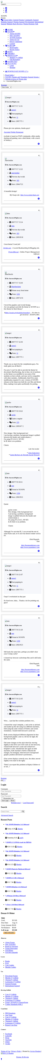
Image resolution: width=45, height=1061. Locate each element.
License (12, 44)
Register (12, 67)
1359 (18, 493)
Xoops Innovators (11, 948)
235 (17, 422)
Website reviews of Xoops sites (16, 79)
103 (17, 233)
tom (12, 486)
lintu (12, 226)
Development (29, 22)
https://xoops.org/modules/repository (17, 313)
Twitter (7, 1044)
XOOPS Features (16, 38)
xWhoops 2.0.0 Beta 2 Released (16, 896)
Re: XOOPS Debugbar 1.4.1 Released (17, 824)
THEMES (11, 54)
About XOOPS (15, 34)
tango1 (13, 110)
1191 (18, 294)
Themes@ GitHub (11, 980)
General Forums (18, 20)
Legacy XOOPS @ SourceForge (16, 1002)
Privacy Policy (16, 1051)
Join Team (8, 1015)
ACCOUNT (11, 63)
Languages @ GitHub (13, 982)
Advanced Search (7, 815)
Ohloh (7, 1042)
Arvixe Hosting (35, 1051)
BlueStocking (16, 287)
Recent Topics (14, 50)
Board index (9, 75)
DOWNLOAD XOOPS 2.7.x (17, 71)
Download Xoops (11, 976)
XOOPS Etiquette (11, 952)
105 (17, 180)
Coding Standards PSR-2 (14, 1004)
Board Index (14, 48)
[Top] (39, 144)
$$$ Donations (10, 1013)
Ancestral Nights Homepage (13, 132)
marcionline (15, 173)
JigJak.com (7, 248)
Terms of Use (5, 1051)
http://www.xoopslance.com (30, 547)
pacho (13, 415)
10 (39, 687)
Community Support (31, 20)
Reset (12, 800)
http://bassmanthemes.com (30, 545)
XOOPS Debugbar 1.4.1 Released (16, 887)
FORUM (10, 46)
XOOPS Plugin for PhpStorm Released (18, 869)
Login (12, 65)
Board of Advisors (11, 946)
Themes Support (19, 22)
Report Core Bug (11, 1025)
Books (7, 961)
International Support (12, 986)
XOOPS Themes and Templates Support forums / (22, 77)
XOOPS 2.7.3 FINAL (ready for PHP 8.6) (18, 842)
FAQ (7, 963)
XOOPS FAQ (12, 62)
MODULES (11, 56)
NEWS (9, 52)
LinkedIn (8, 1036)
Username (4, 789)
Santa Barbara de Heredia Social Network (25, 455)
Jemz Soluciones (34, 453)
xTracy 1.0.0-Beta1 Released (15, 904)
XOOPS (10, 32)
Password (4, 794)
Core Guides (9, 965)
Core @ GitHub (10, 994)
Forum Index (7, 20)
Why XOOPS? (15, 36)
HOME (10, 30)
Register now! (16, 803)
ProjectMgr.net (13, 252)
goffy (21, 838)
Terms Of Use (14, 40)
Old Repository (15, 60)
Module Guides (10, 967)
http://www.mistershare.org (29, 195)
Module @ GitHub (16, 58)
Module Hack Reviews (15, 24)
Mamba (20, 829)
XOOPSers (9, 950)
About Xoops (10, 942)
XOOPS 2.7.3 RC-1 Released (15, 878)
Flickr (7, 1038)
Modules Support (7, 22)
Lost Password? (28, 803)
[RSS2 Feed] (7, 1053)
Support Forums (10, 984)
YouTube (8, 1040)
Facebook (8, 1034)
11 (17, 117)
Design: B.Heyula (22, 1057)
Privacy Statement (16, 42)
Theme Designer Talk (30, 24)
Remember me (8, 798)
